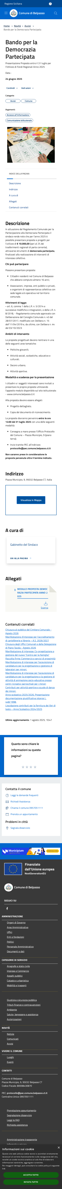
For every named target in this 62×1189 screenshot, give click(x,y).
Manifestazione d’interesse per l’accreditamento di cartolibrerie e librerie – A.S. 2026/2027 (29, 638)
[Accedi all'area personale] (50, 3)
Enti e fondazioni (15, 937)
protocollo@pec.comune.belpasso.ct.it (27, 1093)
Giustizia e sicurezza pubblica (22, 1000)
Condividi (10, 88)
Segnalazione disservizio (19, 1115)
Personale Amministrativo (20, 946)
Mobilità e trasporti (16, 985)
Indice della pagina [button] (19, 173)
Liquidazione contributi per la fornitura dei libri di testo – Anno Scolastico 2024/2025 (30, 707)
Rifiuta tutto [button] (31, 1182)
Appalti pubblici (15, 976)
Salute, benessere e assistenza (22, 1014)
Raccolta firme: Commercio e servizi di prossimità (30, 658)
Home (7, 26)
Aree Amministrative (17, 927)
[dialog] (31, 1166)
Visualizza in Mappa (31, 500)
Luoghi (10, 1057)
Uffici (9, 932)
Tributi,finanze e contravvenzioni (23, 1005)
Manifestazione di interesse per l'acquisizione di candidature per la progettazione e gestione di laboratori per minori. (29, 665)
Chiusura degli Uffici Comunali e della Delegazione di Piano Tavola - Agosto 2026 (30, 646)
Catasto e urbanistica (18, 980)
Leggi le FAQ (13, 1120)
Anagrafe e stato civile (18, 966)
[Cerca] (55, 13)
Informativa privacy (17, 1144)
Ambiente (12, 1009)
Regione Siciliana (13, 3)
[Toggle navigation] (6, 13)
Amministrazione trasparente (22, 1139)
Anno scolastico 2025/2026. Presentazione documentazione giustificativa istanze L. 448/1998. (27, 698)
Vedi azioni (26, 88)
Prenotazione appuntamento (21, 1110)
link (3, 1168)
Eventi (10, 1062)
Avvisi (28, 26)
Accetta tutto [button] (31, 1175)
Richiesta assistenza (17, 1125)
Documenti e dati (15, 951)
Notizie (10, 1034)
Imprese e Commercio (18, 971)
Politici (10, 942)
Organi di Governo (16, 922)
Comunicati (13, 1039)
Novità (17, 26)
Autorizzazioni (14, 1019)
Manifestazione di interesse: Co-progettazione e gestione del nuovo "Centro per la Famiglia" (29, 653)
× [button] (58, 1148)
